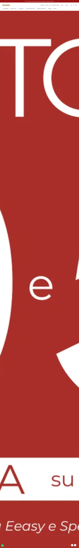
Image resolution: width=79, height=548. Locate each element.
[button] (71, 5)
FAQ (50, 5)
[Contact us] (2, 545)
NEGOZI (47, 5)
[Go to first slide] (73, 1)
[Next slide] (75, 545)
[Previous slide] (6, 1)
